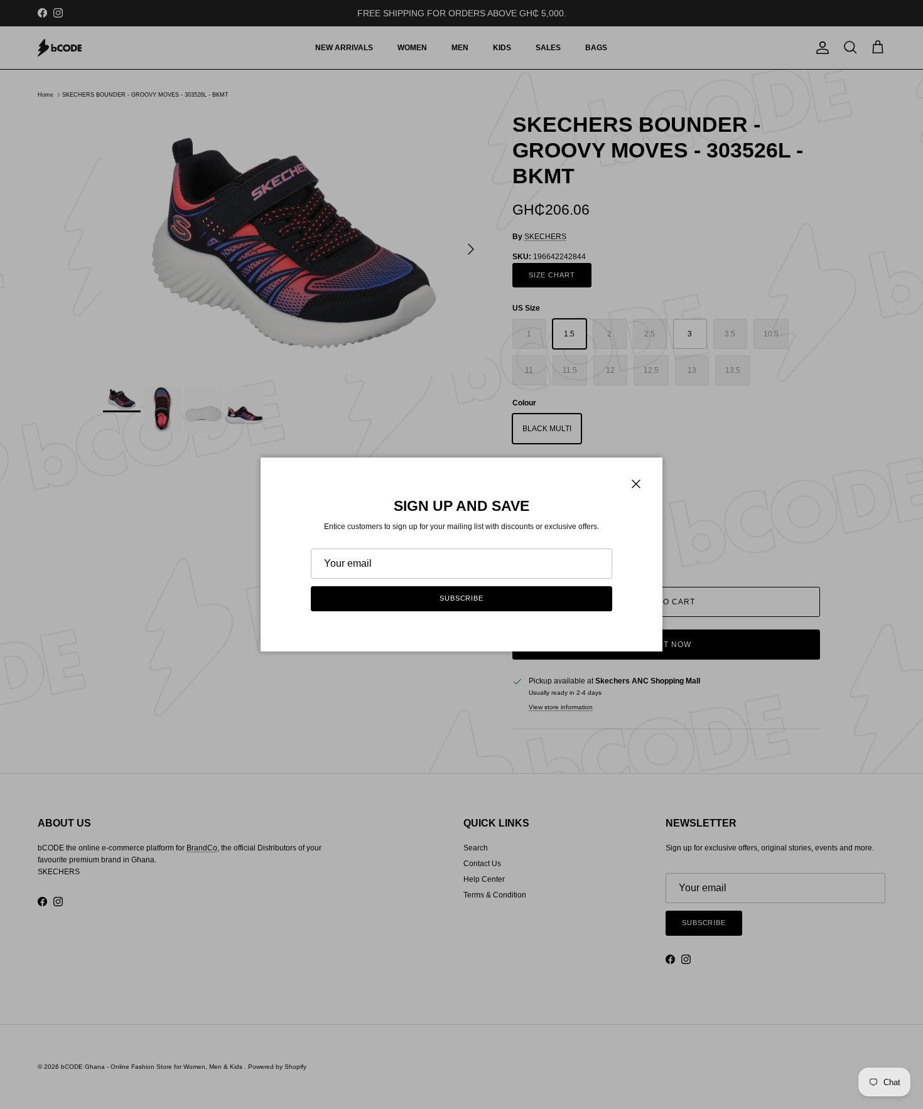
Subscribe (461, 598)
